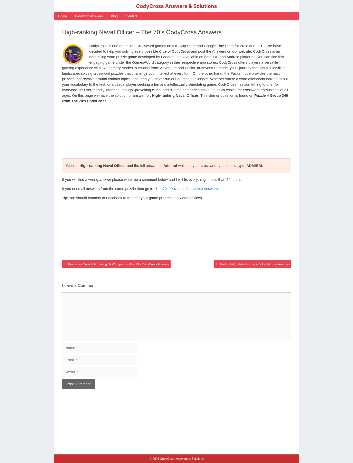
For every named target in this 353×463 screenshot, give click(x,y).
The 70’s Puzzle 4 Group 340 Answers (186, 189)
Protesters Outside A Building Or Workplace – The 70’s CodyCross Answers (119, 264)
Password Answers (89, 16)
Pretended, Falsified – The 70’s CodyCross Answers (255, 264)
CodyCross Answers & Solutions (176, 6)
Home (62, 16)
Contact (131, 16)
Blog (114, 16)
